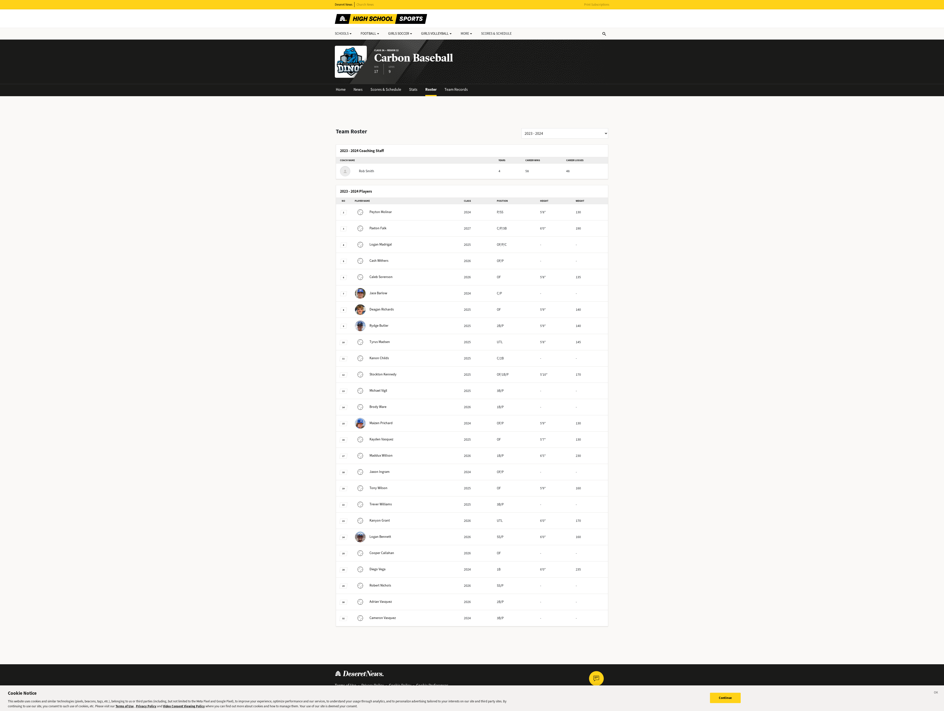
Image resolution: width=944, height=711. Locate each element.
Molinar (380, 212)
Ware (377, 406)
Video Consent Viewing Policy (184, 706)
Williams (380, 504)
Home (341, 89)
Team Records (456, 89)
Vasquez (381, 439)
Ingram (379, 471)
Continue (725, 698)
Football (368, 33)
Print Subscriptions (596, 4)
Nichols (380, 585)
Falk (377, 228)
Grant (379, 520)
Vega (377, 569)
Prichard (381, 423)
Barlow (378, 293)
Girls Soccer (398, 33)
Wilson (378, 488)
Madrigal (380, 244)
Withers (378, 260)
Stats (413, 89)
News (358, 89)
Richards (381, 309)
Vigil (378, 390)
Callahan (381, 553)
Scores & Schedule (385, 89)
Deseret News (343, 4)
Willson (381, 455)
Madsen (379, 342)
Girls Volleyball (435, 33)
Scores (496, 33)
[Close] (936, 693)
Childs (379, 358)
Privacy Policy (146, 706)
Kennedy (383, 374)
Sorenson (381, 277)
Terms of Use (125, 706)
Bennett (380, 536)
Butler (378, 325)
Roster (431, 89)
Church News (365, 4)
